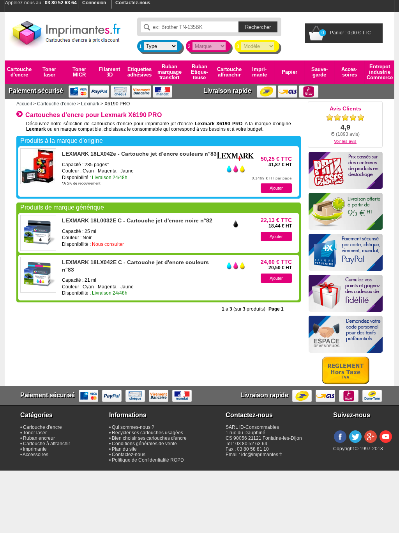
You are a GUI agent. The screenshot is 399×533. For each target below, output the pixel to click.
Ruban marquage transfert (169, 72)
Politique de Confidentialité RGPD (148, 460)
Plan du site (124, 449)
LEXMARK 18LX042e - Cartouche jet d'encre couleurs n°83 (139, 154)
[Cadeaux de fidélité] (346, 293)
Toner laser (49, 72)
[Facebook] (340, 443)
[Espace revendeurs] (346, 334)
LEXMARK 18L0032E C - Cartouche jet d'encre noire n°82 (137, 220)
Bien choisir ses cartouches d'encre (149, 438)
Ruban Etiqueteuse (199, 72)
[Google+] (371, 443)
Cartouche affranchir (229, 72)
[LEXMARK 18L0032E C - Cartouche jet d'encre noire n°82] (38, 233)
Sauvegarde (319, 72)
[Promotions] (346, 170)
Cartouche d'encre (19, 72)
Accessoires (349, 72)
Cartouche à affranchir (46, 443)
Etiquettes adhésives (139, 72)
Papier (289, 72)
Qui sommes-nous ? (133, 427)
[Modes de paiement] (346, 252)
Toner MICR (79, 72)
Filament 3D (109, 72)
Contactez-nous (128, 454)
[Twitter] (355, 443)
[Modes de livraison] (346, 211)
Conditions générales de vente (144, 443)
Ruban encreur (39, 438)
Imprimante (259, 72)
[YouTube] (386, 443)
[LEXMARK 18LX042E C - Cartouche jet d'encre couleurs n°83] (38, 275)
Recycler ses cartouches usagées (147, 432)
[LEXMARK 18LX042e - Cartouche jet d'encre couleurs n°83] (38, 166)
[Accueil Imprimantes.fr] (65, 33)
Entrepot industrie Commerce (380, 72)
